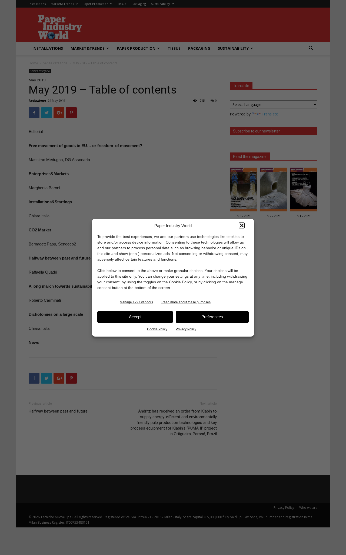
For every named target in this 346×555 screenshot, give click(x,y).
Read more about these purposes (186, 302)
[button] (241, 225)
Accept (135, 316)
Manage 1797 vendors (136, 302)
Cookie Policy (157, 329)
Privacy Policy (186, 329)
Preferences (212, 316)
